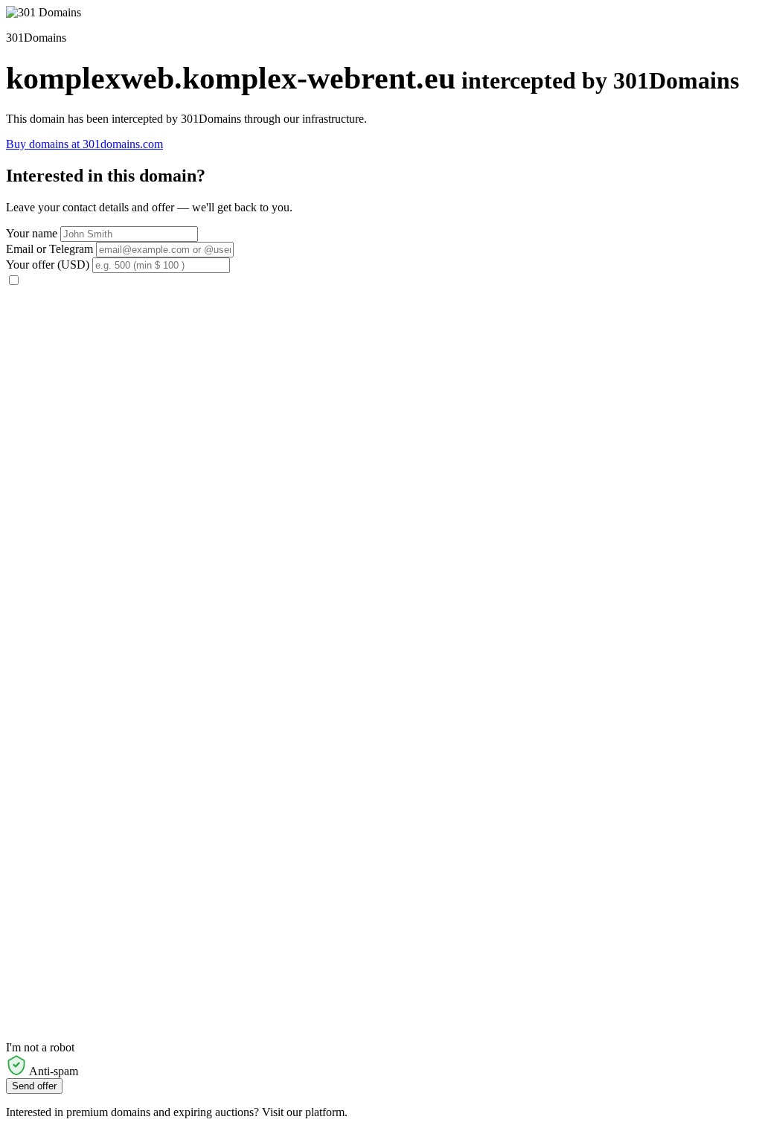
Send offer (34, 1086)
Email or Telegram (49, 249)
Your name (31, 233)
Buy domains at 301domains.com (84, 144)
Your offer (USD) (47, 264)
